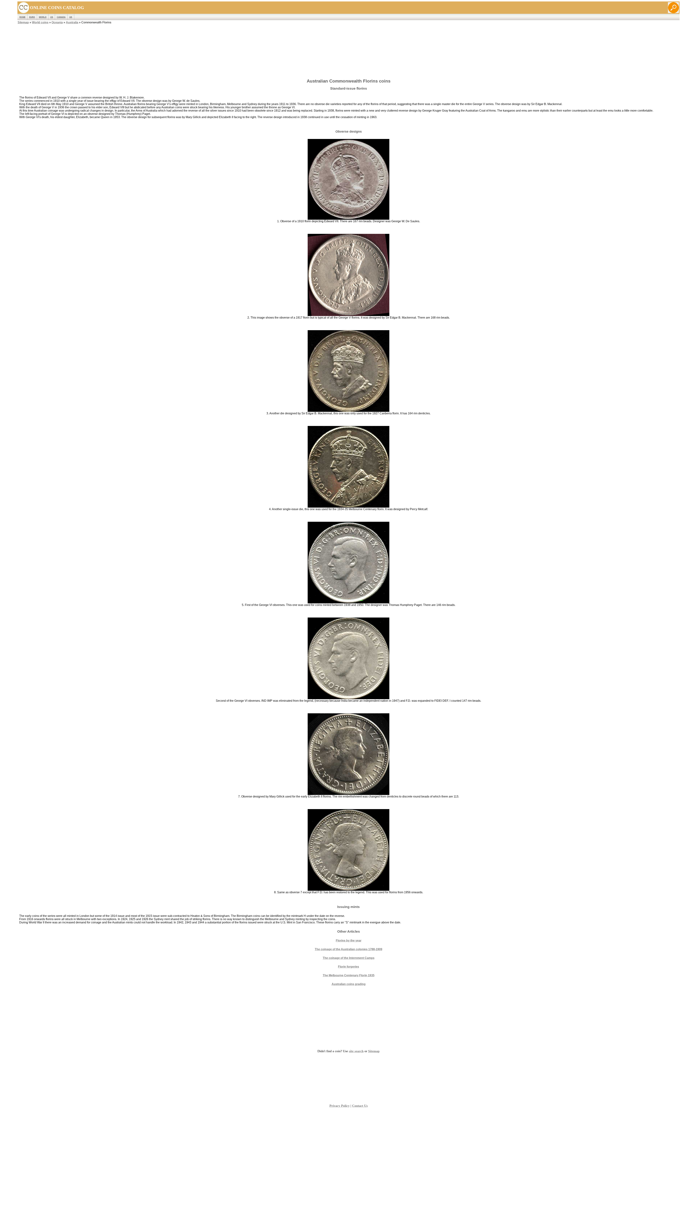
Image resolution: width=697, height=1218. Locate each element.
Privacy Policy (339, 1106)
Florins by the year (348, 940)
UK (70, 17)
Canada (61, 17)
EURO (32, 17)
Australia (72, 22)
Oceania (57, 22)
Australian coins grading (349, 984)
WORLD (42, 17)
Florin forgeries (348, 966)
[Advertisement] (348, 50)
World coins (40, 22)
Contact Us (360, 1106)
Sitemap (23, 22)
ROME (22, 17)
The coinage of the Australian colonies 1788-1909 (348, 949)
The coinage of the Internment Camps (348, 957)
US (51, 17)
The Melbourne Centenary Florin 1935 (348, 975)
